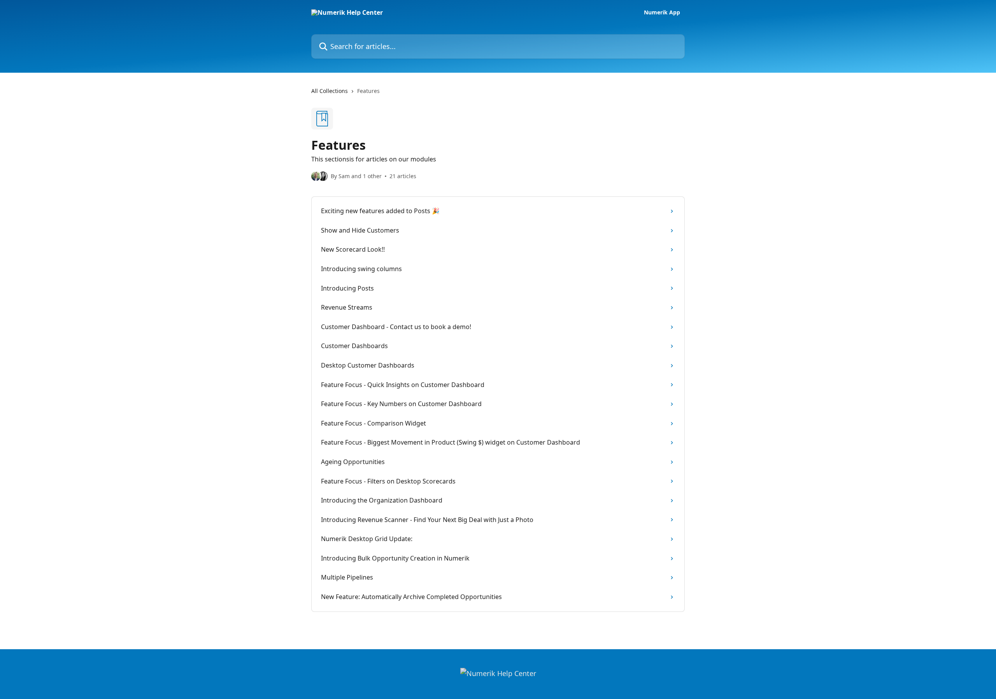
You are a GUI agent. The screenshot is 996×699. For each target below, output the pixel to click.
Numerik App (662, 12)
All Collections (329, 91)
